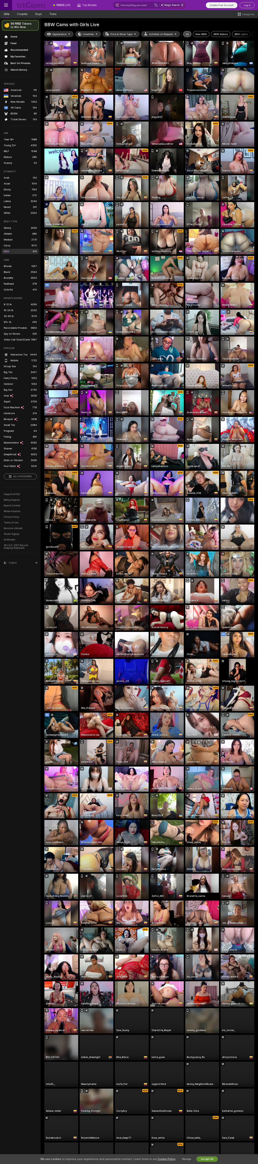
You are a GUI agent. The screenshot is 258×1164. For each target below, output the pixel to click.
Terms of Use (11, 522)
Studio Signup (11, 534)
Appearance (59, 34)
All (187, 34)
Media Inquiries (12, 511)
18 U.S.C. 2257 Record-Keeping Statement (16, 546)
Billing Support (12, 500)
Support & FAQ (12, 494)
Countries (88, 34)
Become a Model (13, 528)
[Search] (156, 5)
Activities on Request (161, 34)
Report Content (12, 505)
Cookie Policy (166, 1159)
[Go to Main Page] (31, 5)
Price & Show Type (121, 34)
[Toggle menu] (6, 5)
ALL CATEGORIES (22, 476)
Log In (247, 5)
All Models (9, 539)
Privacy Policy (11, 517)
